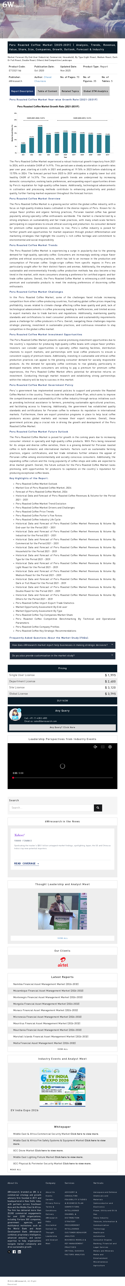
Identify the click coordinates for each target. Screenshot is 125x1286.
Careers (50, 1200)
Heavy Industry (101, 1218)
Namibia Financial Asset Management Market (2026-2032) (46, 984)
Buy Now (62, 701)
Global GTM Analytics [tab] (96, 91)
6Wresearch (20, 1281)
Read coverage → (39, 863)
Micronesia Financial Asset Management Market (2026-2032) (47, 1017)
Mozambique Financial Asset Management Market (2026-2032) (48, 991)
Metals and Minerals (103, 1251)
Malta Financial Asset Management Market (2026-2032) (44, 1043)
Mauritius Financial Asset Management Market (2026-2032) (46, 1023)
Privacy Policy (53, 1203)
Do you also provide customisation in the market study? (43, 656)
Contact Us (51, 1229)
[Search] (112, 4)
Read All (15, 1170)
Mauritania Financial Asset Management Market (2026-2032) (47, 1030)
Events (49, 1196)
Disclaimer (51, 1225)
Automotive (99, 1236)
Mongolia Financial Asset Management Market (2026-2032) (46, 1004)
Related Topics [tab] (70, 91)
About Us (50, 1192)
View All (63, 938)
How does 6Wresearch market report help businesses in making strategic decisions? (60, 645)
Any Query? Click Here (62, 728)
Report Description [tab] (22, 91)
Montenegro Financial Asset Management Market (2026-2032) (48, 997)
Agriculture (99, 1266)
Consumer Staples (102, 1240)
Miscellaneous (100, 1262)
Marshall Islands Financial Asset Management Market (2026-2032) (50, 1037)
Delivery (50, 1214)
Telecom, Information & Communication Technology (105, 1225)
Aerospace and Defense (105, 1192)
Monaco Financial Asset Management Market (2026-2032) (45, 1010)
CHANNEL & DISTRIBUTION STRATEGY (72, 1218)
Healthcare (98, 1233)
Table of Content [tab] (47, 91)
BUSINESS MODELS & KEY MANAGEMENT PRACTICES (75, 1243)
